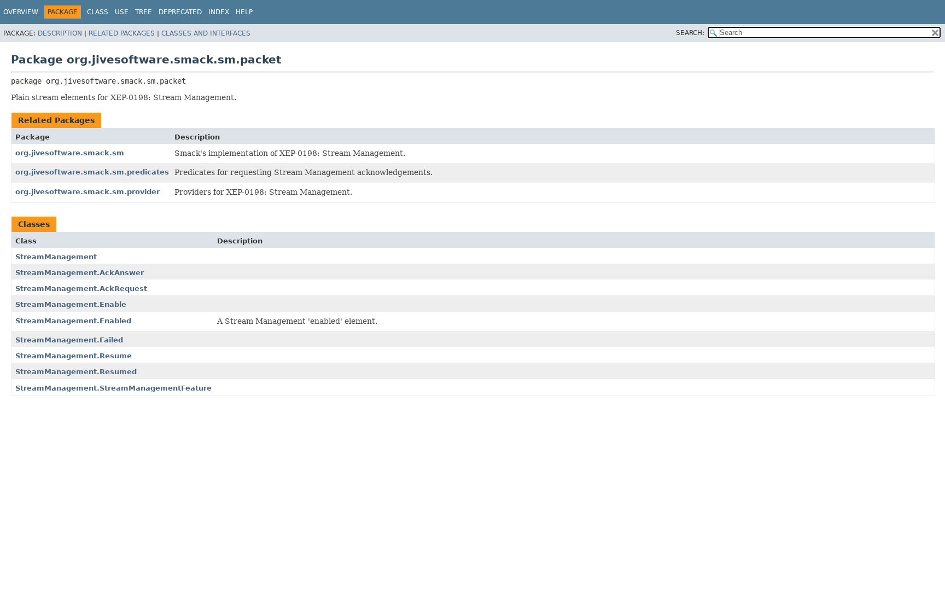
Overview (20, 12)
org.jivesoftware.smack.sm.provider (87, 192)
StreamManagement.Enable (70, 304)
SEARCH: (690, 33)
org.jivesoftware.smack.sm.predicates (92, 172)
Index (218, 12)
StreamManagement (56, 257)
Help (244, 12)
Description (60, 33)
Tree (143, 12)
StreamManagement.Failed (69, 340)
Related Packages (122, 33)
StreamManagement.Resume (73, 356)
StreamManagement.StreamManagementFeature (113, 388)
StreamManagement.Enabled (73, 321)
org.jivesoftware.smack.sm (69, 153)
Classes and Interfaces (205, 33)
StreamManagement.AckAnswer (79, 273)
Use (122, 12)
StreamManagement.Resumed (76, 372)
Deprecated (180, 12)
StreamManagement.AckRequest (81, 288)
